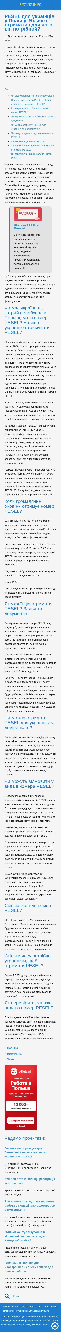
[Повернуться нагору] (54, 1325)
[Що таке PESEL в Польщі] (29, 214)
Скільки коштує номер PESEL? (28, 141)
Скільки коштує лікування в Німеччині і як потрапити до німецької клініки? (25, 1236)
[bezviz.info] (30, 4)
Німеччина (14, 1053)
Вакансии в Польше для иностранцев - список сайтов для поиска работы (29, 1267)
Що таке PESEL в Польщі (26, 227)
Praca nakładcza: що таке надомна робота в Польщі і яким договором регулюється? (30, 1205)
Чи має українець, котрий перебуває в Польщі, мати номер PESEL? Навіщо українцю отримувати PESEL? (32, 99)
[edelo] (21, 1097)
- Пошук (14, 1296)
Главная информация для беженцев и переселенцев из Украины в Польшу (26, 1152)
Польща (12, 1047)
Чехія (10, 1059)
